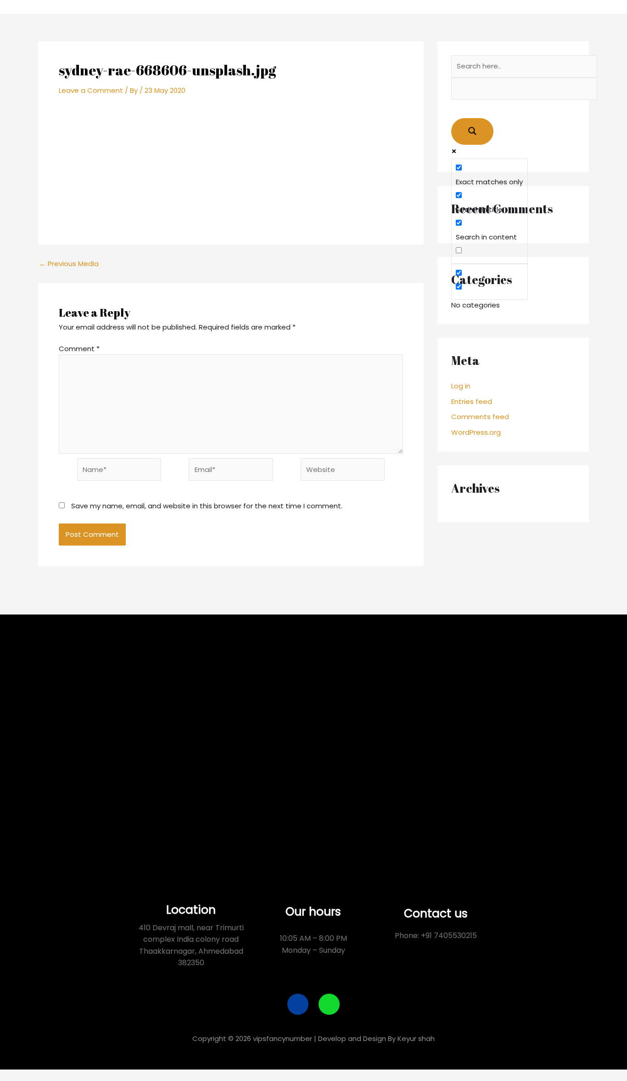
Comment (79, 348)
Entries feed (471, 401)
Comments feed (480, 416)
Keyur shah (416, 1038)
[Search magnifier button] (472, 131)
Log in (460, 386)
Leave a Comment (91, 90)
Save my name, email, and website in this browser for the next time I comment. (206, 506)
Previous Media (69, 263)
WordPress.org (476, 432)
